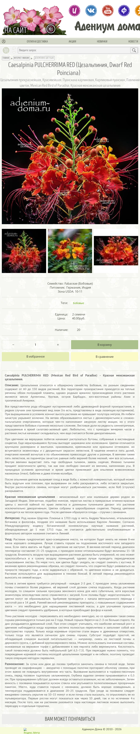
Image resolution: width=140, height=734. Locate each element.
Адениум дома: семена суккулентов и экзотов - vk (91, 10)
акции (72, 41)
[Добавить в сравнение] (104, 356)
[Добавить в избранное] (35, 356)
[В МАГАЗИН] (52, 29)
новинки (102, 41)
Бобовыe (78, 303)
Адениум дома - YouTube (107, 10)
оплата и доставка (37, 41)
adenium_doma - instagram (74, 10)
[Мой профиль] (4, 41)
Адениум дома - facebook (124, 10)
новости (133, 41)
